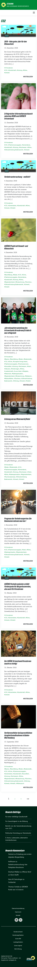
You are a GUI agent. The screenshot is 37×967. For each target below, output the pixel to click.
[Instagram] (20, 920)
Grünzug (19, 70)
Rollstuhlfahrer (9, 378)
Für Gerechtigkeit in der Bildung (16, 821)
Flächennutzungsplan (15, 145)
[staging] (3, 5)
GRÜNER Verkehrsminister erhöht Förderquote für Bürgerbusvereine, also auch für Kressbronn (17, 586)
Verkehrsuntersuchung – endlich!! (17, 177)
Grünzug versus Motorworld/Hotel (17, 419)
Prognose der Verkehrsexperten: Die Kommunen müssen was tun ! (18, 519)
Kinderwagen (15, 369)
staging (10, 4)
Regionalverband (10, 282)
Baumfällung (8, 275)
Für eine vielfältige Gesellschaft (16, 817)
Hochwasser (23, 147)
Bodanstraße (28, 359)
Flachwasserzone (23, 364)
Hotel (29, 366)
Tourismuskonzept (10, 477)
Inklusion (7, 369)
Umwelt (7, 73)
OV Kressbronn (8, 68)
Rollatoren (29, 376)
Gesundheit (8, 366)
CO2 (6, 70)
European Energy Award (20, 361)
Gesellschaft (12, 70)
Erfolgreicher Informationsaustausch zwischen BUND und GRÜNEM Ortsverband (18, 116)
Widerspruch (20, 783)
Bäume (7, 359)
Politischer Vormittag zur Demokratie (18, 833)
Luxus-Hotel (18, 371)
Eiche (24, 275)
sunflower (15, 958)
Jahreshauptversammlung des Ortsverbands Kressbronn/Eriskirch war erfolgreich (17, 330)
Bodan (15, 275)
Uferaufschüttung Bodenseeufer (14, 150)
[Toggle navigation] (34, 12)
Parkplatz (25, 371)
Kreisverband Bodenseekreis (18, 6)
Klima (25, 70)
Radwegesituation (18, 373)
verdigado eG (12, 960)
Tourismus (28, 282)
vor (28, 799)
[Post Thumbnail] (18, 31)
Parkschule (8, 373)
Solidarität (12, 882)
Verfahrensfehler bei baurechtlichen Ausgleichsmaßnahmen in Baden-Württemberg (18, 735)
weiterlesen (28, 77)
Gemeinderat (26, 145)
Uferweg (16, 381)
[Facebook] (16, 920)
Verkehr (13, 208)
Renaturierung (20, 282)
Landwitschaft (9, 371)
